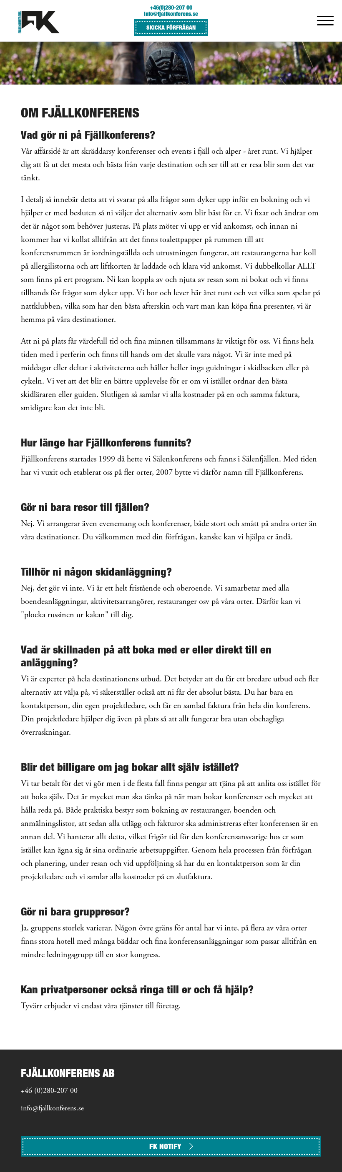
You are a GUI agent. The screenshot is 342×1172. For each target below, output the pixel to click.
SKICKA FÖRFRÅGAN (171, 27)
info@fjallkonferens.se (171, 13)
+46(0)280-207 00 (171, 7)
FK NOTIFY (165, 1146)
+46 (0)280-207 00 (49, 1091)
